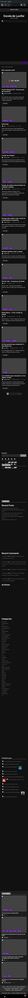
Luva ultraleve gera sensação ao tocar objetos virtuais (14, 366)
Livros (14, 987)
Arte (4, 86)
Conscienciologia (6, 635)
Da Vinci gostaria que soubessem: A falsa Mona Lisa (14, 334)
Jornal (3, 659)
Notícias (4, 181)
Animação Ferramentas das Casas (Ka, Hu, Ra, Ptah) (14, 925)
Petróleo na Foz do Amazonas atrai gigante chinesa (14, 970)
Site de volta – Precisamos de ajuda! (14, 271)
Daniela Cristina (6, 638)
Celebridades (5, 631)
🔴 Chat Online (14, 81)
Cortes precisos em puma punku (10, 508)
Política (3, 679)
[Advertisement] (14, 38)
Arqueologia (5, 623)
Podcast (7, 86)
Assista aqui (24, 63)
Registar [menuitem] (9, 1)
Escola (3, 643)
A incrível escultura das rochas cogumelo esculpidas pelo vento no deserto (14, 947)
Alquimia (4, 621)
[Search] (21, 63)
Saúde (3, 687)
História (4, 652)
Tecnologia (9, 181)
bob (5, 126)
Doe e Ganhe (15, 988)
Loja (3, 666)
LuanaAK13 (5, 556)
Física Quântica (5, 649)
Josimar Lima (12, 151)
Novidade (4, 675)
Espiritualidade (6, 151)
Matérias (8, 990)
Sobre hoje (14, 114)
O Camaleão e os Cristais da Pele (18, 569)
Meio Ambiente (5, 669)
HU (2, 654)
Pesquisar (4, 453)
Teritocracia (5, 693)
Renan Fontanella (13, 86)
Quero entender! (21, 987)
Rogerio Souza (7, 189)
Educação (4, 641)
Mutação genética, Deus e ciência (14, 242)
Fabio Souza (5, 646)
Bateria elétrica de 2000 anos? (9, 519)
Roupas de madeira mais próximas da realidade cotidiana (14, 175)
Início (3, 987)
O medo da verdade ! (14, 146)
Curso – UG (9, 987)
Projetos (21, 988)
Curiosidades (14, 340)
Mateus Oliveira (6, 667)
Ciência (3, 633)
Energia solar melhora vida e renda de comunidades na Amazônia (14, 208)
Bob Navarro (5, 120)
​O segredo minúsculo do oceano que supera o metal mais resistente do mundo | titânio (14, 564)
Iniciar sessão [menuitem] (4, 1)
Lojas (12, 990)
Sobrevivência (5, 688)
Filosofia (4, 648)
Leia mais (5, 103)
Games (3, 651)
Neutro (3, 672)
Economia (4, 639)
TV (2, 695)
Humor (3, 656)
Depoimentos (18, 990)
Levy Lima (4, 664)
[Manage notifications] (25, 995)
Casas (3, 630)
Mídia (3, 670)
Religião (4, 682)
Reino (3, 680)
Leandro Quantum (6, 662)
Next (20, 393)
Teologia (4, 692)
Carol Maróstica (6, 628)
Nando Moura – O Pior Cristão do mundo (14, 303)
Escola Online (7, 988)
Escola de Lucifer (14, 16)
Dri (4, 914)
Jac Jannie (6, 348)
